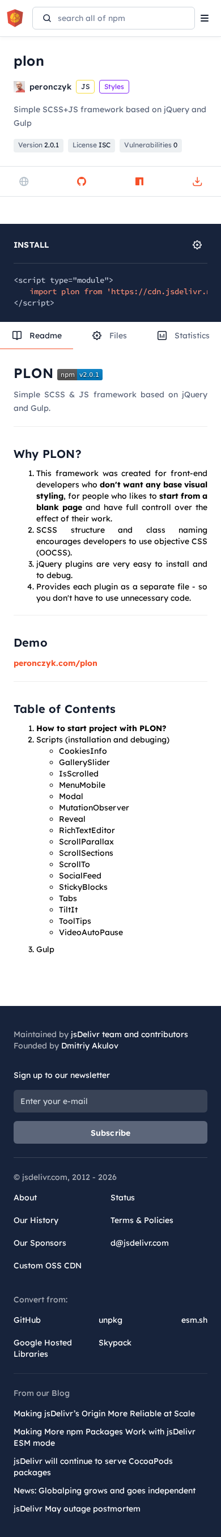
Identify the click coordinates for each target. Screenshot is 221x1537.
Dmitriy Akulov (89, 1046)
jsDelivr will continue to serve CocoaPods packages (93, 1466)
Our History (36, 1220)
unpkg (110, 1320)
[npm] (139, 181)
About (25, 1197)
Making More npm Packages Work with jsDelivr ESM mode (105, 1437)
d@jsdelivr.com (139, 1243)
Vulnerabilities (150, 145)
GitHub (27, 1320)
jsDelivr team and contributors (129, 1034)
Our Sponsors (40, 1243)
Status (122, 1197)
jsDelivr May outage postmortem (77, 1509)
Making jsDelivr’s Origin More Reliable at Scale (104, 1413)
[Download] (197, 181)
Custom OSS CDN (48, 1265)
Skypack (115, 1343)
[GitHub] (81, 181)
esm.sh (194, 1320)
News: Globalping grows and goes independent (105, 1490)
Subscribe (111, 1133)
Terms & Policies (141, 1220)
